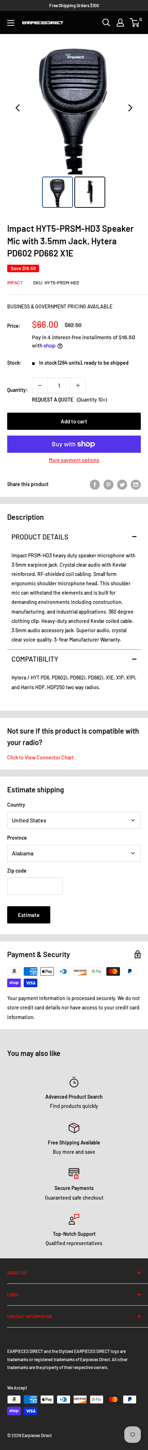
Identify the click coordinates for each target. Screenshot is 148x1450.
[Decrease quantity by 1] (39, 385)
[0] (134, 22)
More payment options (74, 460)
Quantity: (17, 390)
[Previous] (17, 108)
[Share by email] (136, 484)
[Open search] (106, 23)
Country (16, 805)
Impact (15, 282)
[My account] (120, 23)
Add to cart (74, 421)
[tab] (74, 537)
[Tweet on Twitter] (122, 484)
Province (17, 838)
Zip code (17, 871)
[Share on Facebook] (95, 484)
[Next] (130, 108)
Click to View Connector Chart (40, 757)
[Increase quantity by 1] (77, 385)
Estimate (29, 915)
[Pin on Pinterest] (108, 484)
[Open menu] (10, 23)
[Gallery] (74, 125)
